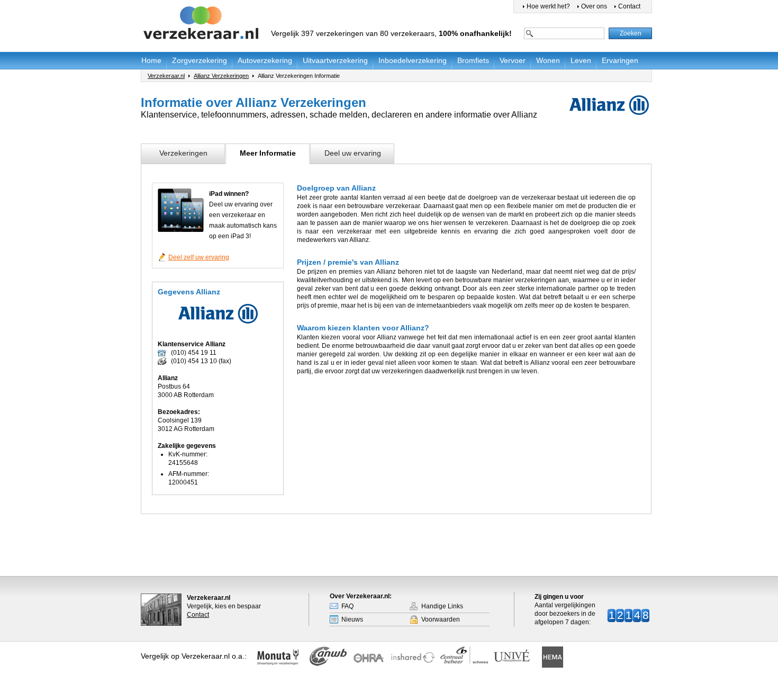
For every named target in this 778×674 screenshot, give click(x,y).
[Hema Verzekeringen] (551, 657)
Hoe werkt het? (548, 6)
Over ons (594, 6)
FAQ (347, 606)
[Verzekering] (202, 23)
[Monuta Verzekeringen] (280, 657)
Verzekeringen (183, 153)
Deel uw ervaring (352, 153)
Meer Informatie (268, 153)
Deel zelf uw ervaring (198, 257)
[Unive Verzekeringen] (516, 657)
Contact (629, 6)
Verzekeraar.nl (166, 76)
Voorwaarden (440, 619)
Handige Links (442, 606)
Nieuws (352, 619)
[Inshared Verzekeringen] (413, 657)
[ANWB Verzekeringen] (329, 659)
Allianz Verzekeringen (221, 76)
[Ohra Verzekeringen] (372, 657)
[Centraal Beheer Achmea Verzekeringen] (464, 654)
